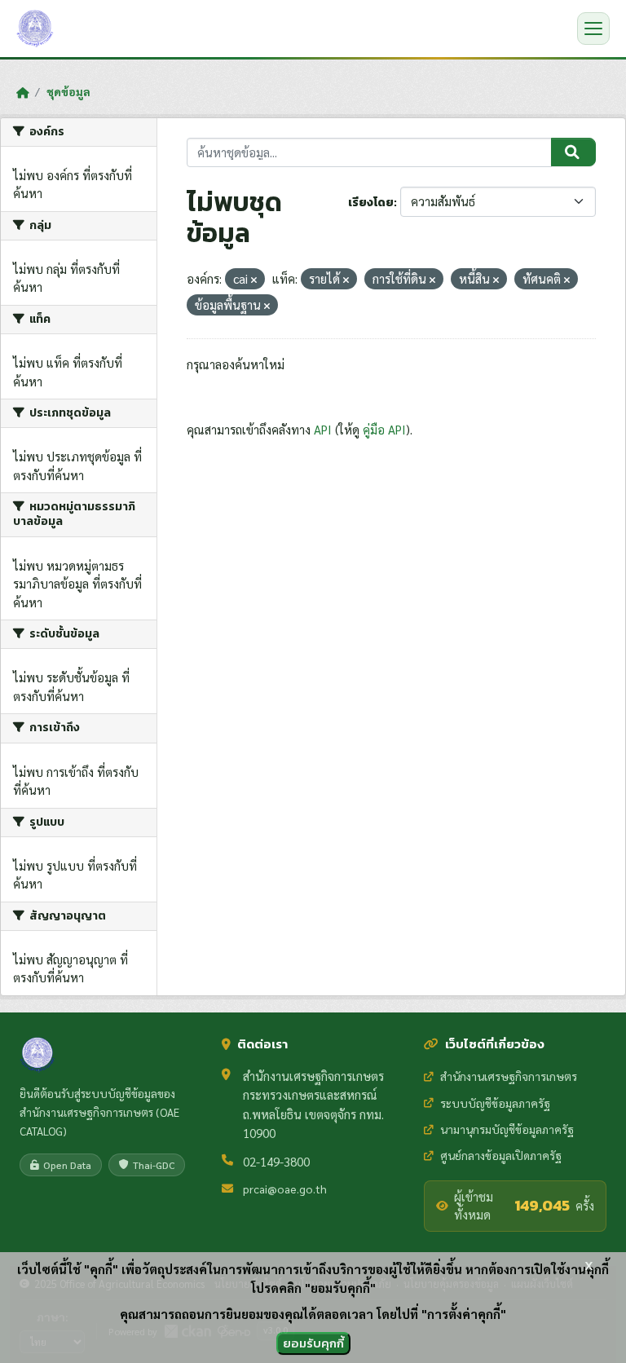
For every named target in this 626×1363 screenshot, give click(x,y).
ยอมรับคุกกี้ (313, 1343)
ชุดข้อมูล (68, 91)
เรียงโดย (371, 202)
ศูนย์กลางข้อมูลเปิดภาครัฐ (501, 1155)
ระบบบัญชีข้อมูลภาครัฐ (495, 1103)
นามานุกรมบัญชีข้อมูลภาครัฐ (507, 1129)
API (323, 429)
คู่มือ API (384, 429)
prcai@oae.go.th (285, 1188)
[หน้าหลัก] (22, 92)
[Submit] (573, 152)
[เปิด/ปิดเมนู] (593, 28)
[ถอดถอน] (254, 280)
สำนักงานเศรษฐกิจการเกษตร (508, 1076)
